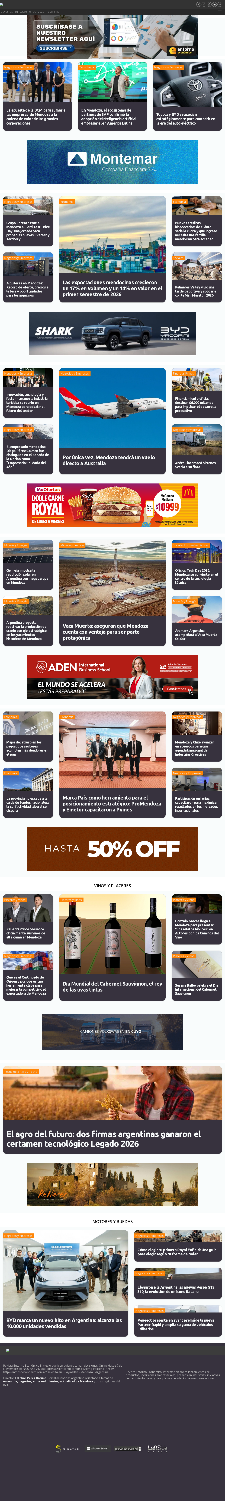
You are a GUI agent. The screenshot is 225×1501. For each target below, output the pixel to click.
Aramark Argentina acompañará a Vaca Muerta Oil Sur (196, 635)
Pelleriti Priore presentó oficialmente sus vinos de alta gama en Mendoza (25, 933)
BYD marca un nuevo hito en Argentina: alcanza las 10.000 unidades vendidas (64, 1323)
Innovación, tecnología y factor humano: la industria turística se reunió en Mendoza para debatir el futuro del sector (27, 402)
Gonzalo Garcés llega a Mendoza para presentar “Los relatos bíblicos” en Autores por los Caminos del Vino (197, 929)
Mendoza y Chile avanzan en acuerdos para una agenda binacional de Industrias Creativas (194, 748)
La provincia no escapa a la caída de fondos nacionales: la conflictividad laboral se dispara (27, 804)
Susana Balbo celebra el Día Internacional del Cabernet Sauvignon (196, 989)
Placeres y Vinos (14, 900)
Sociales (178, 258)
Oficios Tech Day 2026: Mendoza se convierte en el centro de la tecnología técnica (196, 576)
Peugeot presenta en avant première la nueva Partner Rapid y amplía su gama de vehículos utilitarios (175, 1324)
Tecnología (86, 67)
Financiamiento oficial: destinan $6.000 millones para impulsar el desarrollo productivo (196, 405)
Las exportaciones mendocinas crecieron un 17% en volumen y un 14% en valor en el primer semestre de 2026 (112, 288)
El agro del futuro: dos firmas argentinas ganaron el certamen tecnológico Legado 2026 (103, 1138)
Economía (66, 202)
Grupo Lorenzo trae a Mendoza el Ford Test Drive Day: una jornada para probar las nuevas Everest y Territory (28, 231)
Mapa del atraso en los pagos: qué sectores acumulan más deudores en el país (27, 748)
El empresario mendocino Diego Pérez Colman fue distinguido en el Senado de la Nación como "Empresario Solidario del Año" (27, 457)
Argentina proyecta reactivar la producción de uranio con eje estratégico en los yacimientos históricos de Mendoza (26, 630)
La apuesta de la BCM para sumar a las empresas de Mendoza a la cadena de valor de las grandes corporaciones (35, 116)
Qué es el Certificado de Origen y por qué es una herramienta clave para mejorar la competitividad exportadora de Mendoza (26, 985)
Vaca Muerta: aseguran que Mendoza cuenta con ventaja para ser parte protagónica (106, 632)
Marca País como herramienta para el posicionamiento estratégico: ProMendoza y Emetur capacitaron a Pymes (112, 804)
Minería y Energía (15, 545)
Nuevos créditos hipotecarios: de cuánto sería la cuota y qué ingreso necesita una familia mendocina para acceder (196, 231)
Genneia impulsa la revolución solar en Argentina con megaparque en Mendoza (27, 576)
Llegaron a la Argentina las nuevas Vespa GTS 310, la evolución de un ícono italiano (175, 1289)
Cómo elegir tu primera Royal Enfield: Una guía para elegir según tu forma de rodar (176, 1252)
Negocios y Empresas (18, 67)
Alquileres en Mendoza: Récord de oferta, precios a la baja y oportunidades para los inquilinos (27, 289)
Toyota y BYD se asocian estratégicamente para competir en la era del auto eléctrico (185, 118)
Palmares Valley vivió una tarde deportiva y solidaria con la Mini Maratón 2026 (195, 291)
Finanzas (179, 373)
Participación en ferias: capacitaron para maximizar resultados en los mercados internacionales (196, 804)
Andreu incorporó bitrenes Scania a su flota (195, 465)
